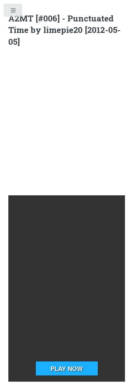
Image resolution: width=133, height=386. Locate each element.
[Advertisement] (66, 122)
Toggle (13, 11)
